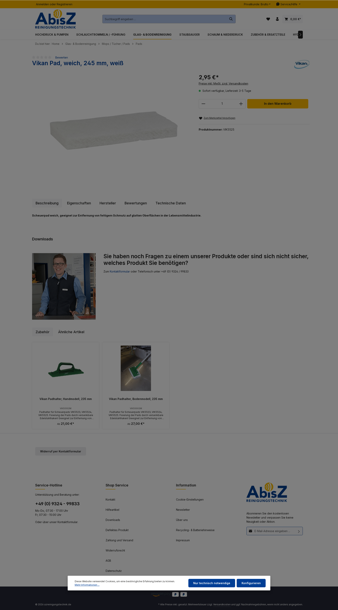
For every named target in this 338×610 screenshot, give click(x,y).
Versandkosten (222, 604)
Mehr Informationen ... (87, 584)
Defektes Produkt (117, 530)
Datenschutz (114, 570)
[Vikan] (302, 64)
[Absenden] (299, 531)
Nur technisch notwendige (211, 583)
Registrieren (64, 4)
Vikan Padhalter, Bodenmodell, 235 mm (136, 399)
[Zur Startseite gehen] (55, 19)
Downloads (113, 520)
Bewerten (61, 57)
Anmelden (42, 4)
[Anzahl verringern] (203, 103)
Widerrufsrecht (115, 550)
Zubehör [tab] (42, 332)
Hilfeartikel (112, 509)
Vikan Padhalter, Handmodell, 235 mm (66, 399)
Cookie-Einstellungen (190, 499)
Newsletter (183, 509)
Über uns (182, 520)
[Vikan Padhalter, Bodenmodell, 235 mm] (136, 368)
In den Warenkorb (277, 104)
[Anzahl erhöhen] (241, 103)
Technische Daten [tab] (171, 203)
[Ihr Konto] (277, 19)
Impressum (183, 540)
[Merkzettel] (268, 19)
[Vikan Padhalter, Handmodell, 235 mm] (65, 368)
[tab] (47, 203)
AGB (108, 560)
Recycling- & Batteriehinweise (195, 530)
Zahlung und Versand (119, 540)
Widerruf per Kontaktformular (60, 451)
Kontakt (110, 499)
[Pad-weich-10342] (111, 129)
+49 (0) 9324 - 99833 (57, 503)
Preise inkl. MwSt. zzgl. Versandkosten (223, 83)
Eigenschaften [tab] (79, 203)
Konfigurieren (251, 583)
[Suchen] (231, 19)
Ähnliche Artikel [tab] (71, 332)
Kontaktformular (120, 271)
